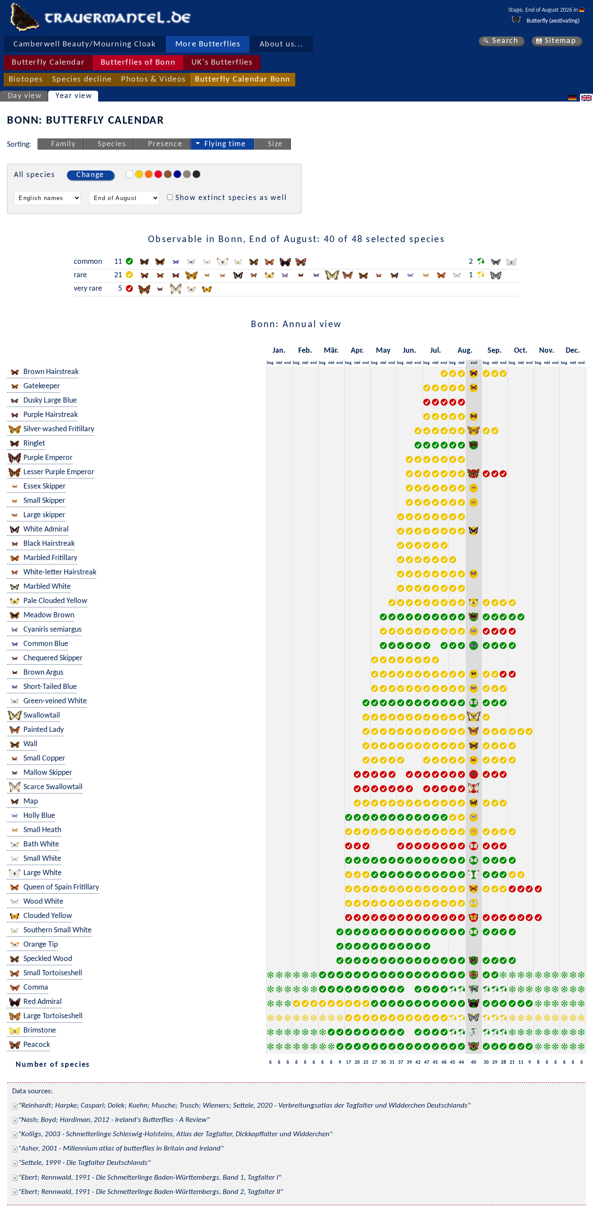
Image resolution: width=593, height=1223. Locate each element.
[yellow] (139, 174)
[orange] (149, 174)
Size (275, 144)
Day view (25, 96)
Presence (165, 144)
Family (63, 144)
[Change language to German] (573, 98)
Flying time (225, 144)
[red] (158, 174)
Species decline (82, 79)
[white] (129, 174)
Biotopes (26, 79)
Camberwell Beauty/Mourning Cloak (84, 44)
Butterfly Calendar (48, 63)
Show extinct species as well (231, 198)
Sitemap (560, 41)
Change (90, 175)
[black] (196, 174)
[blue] (177, 174)
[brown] (168, 174)
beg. (270, 363)
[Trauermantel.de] (24, 17)
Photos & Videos (153, 79)
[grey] (187, 174)
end (287, 363)
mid (279, 363)
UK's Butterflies (222, 63)
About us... (281, 44)
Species (112, 144)
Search (505, 41)
